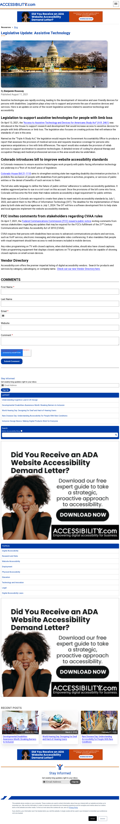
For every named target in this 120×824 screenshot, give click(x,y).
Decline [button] (102, 819)
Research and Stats (10, 556)
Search (5, 428)
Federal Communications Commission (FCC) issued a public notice (56, 221)
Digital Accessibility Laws (12, 593)
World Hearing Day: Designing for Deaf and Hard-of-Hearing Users (29, 410)
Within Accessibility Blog (11, 431)
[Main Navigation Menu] (116, 4)
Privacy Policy (73, 807)
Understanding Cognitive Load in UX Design (20, 400)
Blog (16, 27)
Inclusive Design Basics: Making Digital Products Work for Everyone (30, 421)
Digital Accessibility (10, 551)
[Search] (116, 434)
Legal (4, 588)
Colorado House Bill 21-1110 (16, 173)
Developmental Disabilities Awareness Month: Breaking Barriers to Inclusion (33, 405)
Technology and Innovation (13, 582)
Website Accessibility (11, 561)
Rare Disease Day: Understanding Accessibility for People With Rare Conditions (34, 416)
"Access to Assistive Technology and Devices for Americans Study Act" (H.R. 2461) (66, 122)
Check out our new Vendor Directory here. (78, 268)
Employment (7, 567)
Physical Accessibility (11, 572)
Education (6, 577)
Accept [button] (92, 819)
